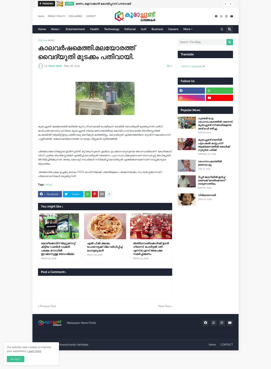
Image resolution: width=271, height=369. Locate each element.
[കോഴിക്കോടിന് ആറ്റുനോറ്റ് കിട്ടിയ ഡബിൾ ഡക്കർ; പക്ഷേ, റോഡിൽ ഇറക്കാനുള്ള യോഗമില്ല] (59, 226)
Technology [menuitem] (111, 29)
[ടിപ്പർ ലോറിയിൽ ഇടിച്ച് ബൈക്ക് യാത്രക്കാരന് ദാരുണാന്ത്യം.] (187, 181)
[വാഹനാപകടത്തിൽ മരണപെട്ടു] (187, 166)
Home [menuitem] (42, 29)
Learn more (34, 351)
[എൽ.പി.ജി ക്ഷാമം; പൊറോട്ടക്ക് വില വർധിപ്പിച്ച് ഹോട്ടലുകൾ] (105, 226)
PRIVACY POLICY (56, 16)
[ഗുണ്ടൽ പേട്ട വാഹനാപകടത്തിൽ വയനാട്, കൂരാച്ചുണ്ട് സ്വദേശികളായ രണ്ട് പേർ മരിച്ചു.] (187, 123)
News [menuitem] (54, 29)
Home (41, 16)
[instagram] (226, 16)
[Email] (102, 194)
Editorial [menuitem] (130, 29)
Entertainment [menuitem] (75, 29)
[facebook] (216, 16)
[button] (225, 4)
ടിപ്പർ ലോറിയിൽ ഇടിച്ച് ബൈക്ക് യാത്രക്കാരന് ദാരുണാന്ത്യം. (211, 180)
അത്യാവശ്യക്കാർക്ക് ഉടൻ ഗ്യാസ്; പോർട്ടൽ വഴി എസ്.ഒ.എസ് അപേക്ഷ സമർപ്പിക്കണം (151, 249)
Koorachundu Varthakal (74, 344)
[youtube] (231, 16)
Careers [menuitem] (173, 29)
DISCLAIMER (75, 16)
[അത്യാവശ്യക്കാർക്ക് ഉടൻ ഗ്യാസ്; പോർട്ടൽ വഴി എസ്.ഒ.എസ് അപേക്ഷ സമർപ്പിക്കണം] (151, 226)
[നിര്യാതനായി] (187, 199)
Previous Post (48, 306)
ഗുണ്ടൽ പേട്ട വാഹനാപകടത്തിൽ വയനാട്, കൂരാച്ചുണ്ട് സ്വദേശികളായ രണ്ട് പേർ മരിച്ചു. (215, 123)
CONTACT (91, 16)
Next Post (164, 306)
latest (51, 40)
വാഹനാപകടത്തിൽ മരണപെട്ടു (210, 163)
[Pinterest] (95, 194)
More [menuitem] (186, 29)
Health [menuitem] (94, 29)
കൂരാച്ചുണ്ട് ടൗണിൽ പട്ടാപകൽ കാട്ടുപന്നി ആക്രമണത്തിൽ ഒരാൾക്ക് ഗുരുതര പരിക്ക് (214, 144)
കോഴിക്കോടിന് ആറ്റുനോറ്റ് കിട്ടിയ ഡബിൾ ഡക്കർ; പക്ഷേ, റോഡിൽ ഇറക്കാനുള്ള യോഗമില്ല (58, 249)
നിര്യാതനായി (207, 195)
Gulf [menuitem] (143, 29)
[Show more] (109, 194)
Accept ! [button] (16, 359)
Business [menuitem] (157, 29)
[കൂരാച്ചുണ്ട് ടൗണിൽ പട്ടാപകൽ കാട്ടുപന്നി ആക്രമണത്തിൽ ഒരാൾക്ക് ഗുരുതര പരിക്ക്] (187, 144)
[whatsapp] (221, 16)
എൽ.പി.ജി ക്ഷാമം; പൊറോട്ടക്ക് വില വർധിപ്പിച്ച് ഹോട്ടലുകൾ (104, 247)
